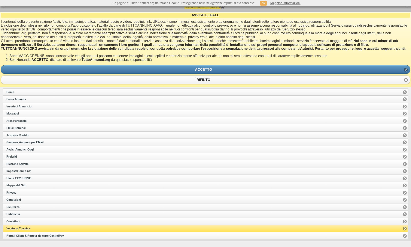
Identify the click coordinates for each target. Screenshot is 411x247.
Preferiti (11, 156)
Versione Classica (18, 228)
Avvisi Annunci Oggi (20, 149)
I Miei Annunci (16, 128)
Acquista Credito (17, 135)
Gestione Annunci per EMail (25, 142)
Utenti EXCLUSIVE (18, 178)
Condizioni (13, 199)
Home (10, 92)
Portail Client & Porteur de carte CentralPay (35, 235)
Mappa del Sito (16, 185)
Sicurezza (12, 207)
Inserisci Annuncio (18, 106)
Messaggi (12, 113)
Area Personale (16, 120)
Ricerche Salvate (17, 164)
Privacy (11, 192)
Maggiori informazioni (285, 3)
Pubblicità (13, 214)
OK (263, 3)
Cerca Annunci (16, 99)
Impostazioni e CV (18, 171)
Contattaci (13, 221)
